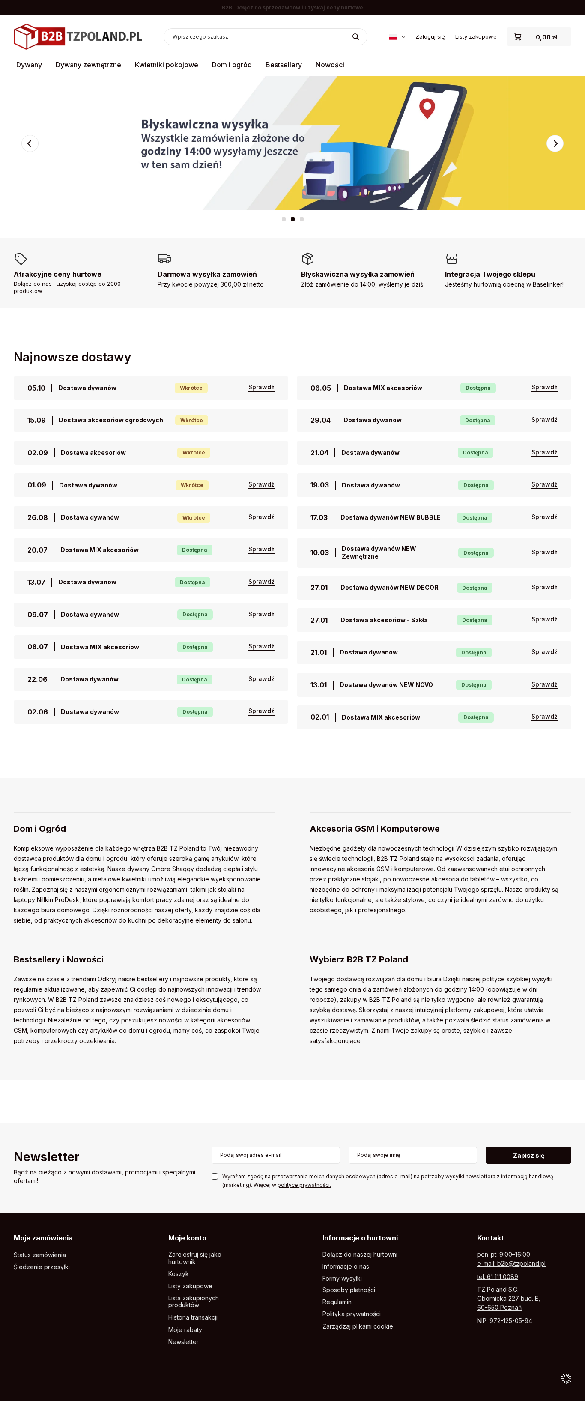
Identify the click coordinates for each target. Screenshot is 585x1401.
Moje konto (187, 1238)
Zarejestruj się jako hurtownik (194, 1258)
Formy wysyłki (342, 1278)
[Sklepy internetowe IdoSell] (566, 1379)
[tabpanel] (292, 143)
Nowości (330, 64)
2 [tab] (293, 219)
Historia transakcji (193, 1317)
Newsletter (47, 1157)
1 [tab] (284, 219)
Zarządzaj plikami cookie (357, 1326)
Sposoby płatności (348, 1290)
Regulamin (337, 1302)
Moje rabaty (185, 1329)
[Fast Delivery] (292, 143)
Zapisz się (528, 1155)
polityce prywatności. (304, 1185)
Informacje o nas (345, 1266)
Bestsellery (284, 64)
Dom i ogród (232, 64)
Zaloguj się (430, 36)
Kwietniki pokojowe (166, 64)
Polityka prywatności (351, 1314)
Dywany (29, 64)
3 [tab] (302, 219)
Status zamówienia (40, 1255)
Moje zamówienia (43, 1238)
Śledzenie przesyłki (42, 1267)
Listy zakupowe (476, 36)
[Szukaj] (355, 36)
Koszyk (178, 1273)
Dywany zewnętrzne (88, 64)
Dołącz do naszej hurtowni (359, 1254)
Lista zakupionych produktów (193, 1302)
